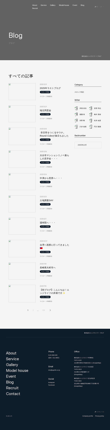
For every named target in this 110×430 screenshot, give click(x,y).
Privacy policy (99, 416)
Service (44, 5)
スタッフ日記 (79, 92)
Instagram (51, 382)
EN (99, 7)
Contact (13, 393)
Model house (64, 5)
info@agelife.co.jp (54, 370)
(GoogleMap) (97, 363)
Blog (82, 5)
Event (75, 5)
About (34, 5)
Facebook (51, 385)
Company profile (87, 416)
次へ (50, 310)
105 (43, 310)
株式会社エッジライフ (88, 56)
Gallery (52, 5)
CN (103, 7)
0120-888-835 (52, 355)
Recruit (35, 8)
